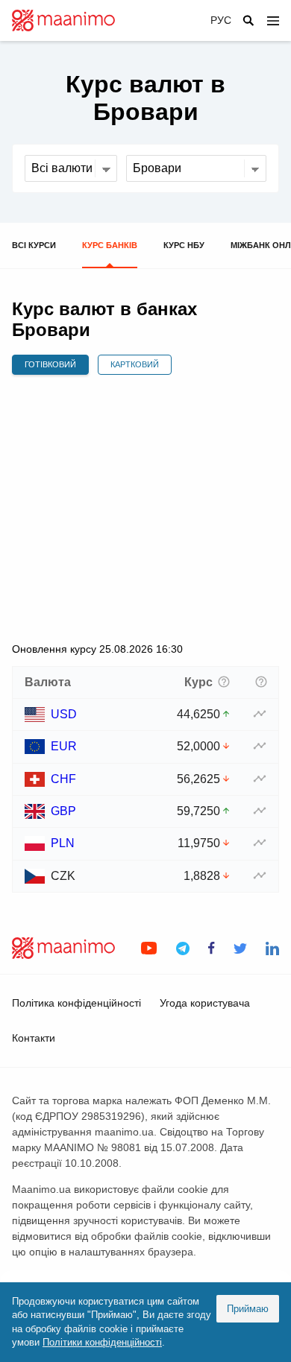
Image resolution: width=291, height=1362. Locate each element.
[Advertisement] (145, 508)
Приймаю (248, 1308)
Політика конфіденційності (76, 1003)
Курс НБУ (183, 245)
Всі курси (34, 245)
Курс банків (109, 245)
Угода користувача (205, 1003)
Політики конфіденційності (102, 1342)
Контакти (33, 1038)
